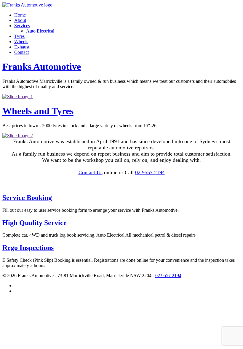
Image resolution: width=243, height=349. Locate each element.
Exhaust (21, 46)
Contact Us (91, 172)
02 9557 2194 (150, 172)
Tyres (19, 36)
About (20, 20)
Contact (21, 52)
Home (20, 14)
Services (22, 25)
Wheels (21, 41)
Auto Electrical (40, 30)
